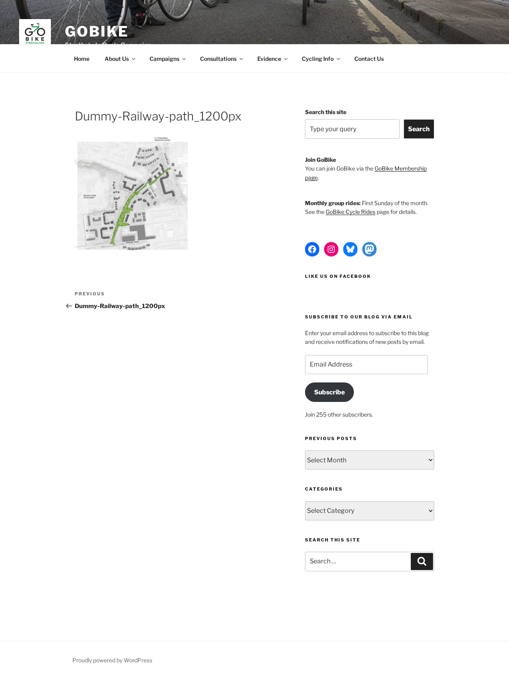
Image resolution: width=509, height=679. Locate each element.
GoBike (97, 31)
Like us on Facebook (338, 276)
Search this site (325, 112)
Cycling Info (318, 58)
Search (419, 129)
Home (81, 58)
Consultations (218, 58)
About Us (117, 58)
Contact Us (369, 58)
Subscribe (329, 392)
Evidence (269, 58)
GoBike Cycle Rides (350, 211)
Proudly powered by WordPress (112, 660)
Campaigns (164, 58)
